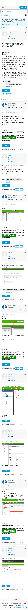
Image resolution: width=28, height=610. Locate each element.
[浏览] (2, 7)
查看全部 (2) (9, 87)
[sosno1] (4, 34)
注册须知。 (21, 607)
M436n (8, 81)
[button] (25, 32)
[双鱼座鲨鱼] (4, 105)
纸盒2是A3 (18, 179)
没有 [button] (21, 149)
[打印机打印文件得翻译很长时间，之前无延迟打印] (9, 27)
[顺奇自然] (4, 156)
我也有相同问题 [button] (7, 94)
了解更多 (15, 24)
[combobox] (14, 11)
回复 (6, 90)
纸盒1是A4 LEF (10, 179)
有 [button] (17, 149)
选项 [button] (26, 15)
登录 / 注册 (23, 7)
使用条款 (16, 607)
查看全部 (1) (9, 292)
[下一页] (26, 27)
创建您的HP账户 (6, 24)
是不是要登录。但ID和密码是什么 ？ (15, 289)
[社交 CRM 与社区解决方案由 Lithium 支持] (16, 600)
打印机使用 (5, 15)
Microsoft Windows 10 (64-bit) (14, 84)
